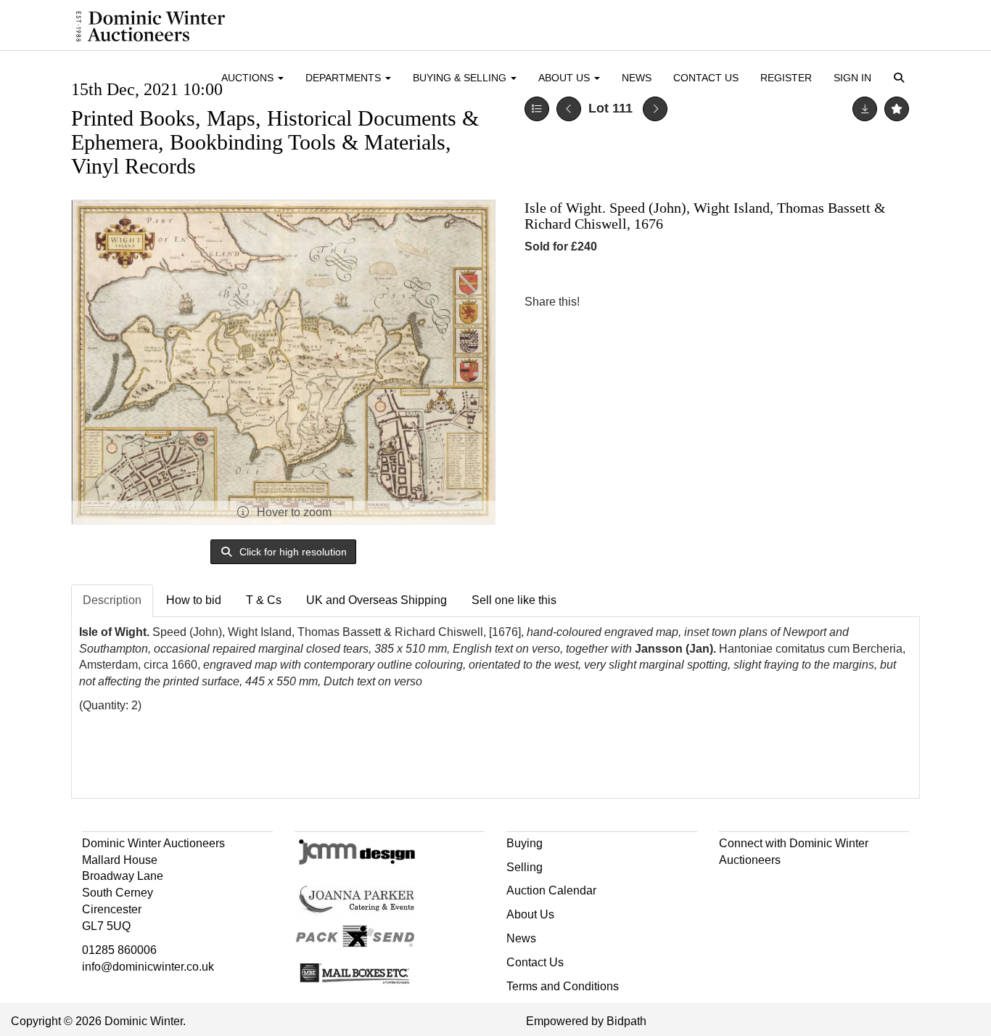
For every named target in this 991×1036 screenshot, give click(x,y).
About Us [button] (565, 77)
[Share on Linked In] (634, 301)
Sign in (852, 77)
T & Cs (263, 600)
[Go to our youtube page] (793, 885)
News (636, 77)
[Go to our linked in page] (762, 885)
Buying (524, 843)
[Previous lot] (568, 109)
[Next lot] (655, 109)
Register (786, 77)
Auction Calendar (551, 890)
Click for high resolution (292, 552)
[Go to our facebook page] (733, 885)
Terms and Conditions (562, 986)
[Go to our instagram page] (664, 301)
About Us (530, 914)
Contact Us (706, 77)
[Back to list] (537, 109)
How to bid (193, 600)
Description (112, 600)
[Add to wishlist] (896, 109)
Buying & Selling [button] (461, 77)
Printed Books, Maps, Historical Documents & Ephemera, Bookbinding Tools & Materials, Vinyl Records (275, 142)
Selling (524, 867)
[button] (901, 79)
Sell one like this (514, 600)
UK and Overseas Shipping (376, 600)
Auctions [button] (248, 77)
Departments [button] (344, 77)
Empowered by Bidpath (586, 1021)
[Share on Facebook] (603, 301)
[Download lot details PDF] (864, 109)
